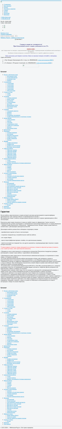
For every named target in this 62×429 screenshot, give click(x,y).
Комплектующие (11, 155)
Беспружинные (11, 184)
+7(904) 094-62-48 (5, 17)
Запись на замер (11, 200)
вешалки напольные (12, 135)
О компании (7, 4)
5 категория (10, 89)
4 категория (10, 87)
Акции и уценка (8, 203)
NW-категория (11, 90)
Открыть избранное (6, 34)
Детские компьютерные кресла (15, 180)
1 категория (10, 83)
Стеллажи (10, 108)
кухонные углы (11, 79)
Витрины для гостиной (13, 147)
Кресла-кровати (11, 171)
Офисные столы (11, 153)
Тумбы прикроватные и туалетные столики (19, 116)
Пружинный (10, 183)
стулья (9, 95)
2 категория (10, 84)
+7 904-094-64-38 (5, 18)
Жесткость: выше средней (14, 190)
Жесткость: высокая (12, 192)
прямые (9, 167)
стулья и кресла (11, 161)
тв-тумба (9, 103)
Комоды (9, 113)
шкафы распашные (12, 142)
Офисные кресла (11, 157)
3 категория (10, 86)
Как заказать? (7, 6)
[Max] (4, 27)
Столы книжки (11, 102)
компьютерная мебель (10, 158)
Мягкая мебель (8, 164)
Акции (6, 11)
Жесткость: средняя (12, 189)
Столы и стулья (8, 92)
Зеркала (9, 126)
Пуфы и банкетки (12, 138)
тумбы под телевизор (13, 125)
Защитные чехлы (11, 195)
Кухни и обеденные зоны (11, 74)
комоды (9, 121)
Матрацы (6, 181)
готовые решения (12, 98)
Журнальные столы (12, 105)
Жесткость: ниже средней (14, 187)
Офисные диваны (12, 150)
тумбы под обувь (11, 137)
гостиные (6, 96)
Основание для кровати (13, 115)
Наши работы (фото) (12, 199)
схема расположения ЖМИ (45, 60)
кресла (9, 170)
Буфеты (9, 80)
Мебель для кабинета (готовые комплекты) (19, 163)
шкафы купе (10, 144)
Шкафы (6, 141)
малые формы (7, 118)
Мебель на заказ (8, 197)
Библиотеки (7, 129)
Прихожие (7, 131)
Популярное (7, 208)
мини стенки (10, 99)
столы (8, 93)
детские (9, 166)
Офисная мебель (8, 148)
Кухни (9, 205)
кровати (9, 112)
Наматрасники (11, 196)
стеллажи (9, 122)
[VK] (4, 26)
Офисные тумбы (11, 154)
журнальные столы (12, 124)
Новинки (6, 206)
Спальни (6, 109)
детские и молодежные (10, 173)
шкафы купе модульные (13, 145)
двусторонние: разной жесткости (16, 186)
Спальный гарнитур (12, 111)
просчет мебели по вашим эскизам (16, 202)
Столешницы (7, 82)
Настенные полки (12, 106)
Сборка (6, 10)
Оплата (6, 7)
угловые (9, 168)
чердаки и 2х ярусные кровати (15, 176)
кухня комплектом (12, 77)
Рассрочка (6, 13)
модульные (10, 100)
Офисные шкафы (12, 151)
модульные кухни (12, 76)
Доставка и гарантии (9, 8)
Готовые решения (12, 132)
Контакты (6, 14)
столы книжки (11, 119)
